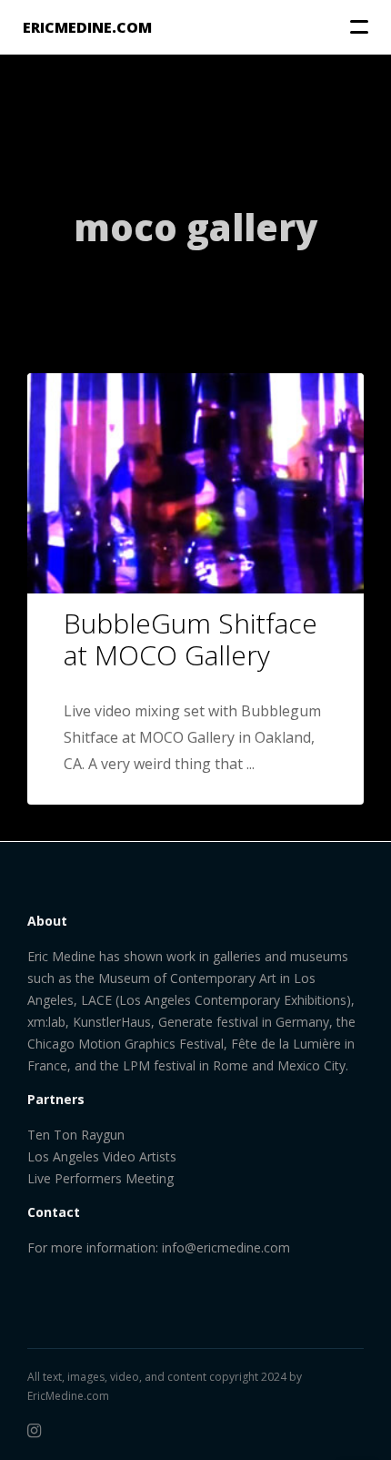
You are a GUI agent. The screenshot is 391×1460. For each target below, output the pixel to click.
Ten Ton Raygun (76, 1134)
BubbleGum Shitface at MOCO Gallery (190, 639)
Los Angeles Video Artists (101, 1156)
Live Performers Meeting (100, 1178)
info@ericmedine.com (226, 1247)
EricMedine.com (68, 1396)
